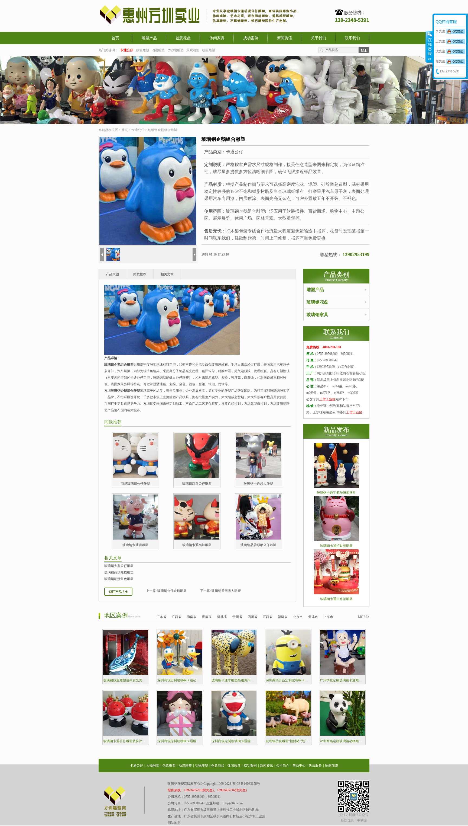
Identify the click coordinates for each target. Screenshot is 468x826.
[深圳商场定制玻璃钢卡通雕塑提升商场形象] (179, 734)
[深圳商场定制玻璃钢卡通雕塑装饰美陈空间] (234, 734)
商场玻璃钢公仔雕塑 (135, 484)
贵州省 (237, 617)
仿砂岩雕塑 (175, 50)
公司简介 (282, 765)
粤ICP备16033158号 (246, 784)
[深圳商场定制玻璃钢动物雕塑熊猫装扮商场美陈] (342, 734)
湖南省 (207, 617)
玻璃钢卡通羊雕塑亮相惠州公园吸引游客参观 (234, 680)
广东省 (161, 617)
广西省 (176, 617)
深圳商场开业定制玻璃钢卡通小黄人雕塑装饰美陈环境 (288, 680)
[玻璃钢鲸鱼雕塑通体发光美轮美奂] (125, 674)
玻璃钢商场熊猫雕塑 (119, 572)
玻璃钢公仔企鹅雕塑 (172, 591)
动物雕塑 (201, 765)
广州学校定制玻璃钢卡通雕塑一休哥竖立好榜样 (342, 680)
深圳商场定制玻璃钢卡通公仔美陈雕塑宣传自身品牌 (179, 680)
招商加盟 (331, 765)
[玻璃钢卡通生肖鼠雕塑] (336, 593)
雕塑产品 (149, 38)
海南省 (192, 617)
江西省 (267, 617)
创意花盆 (183, 38)
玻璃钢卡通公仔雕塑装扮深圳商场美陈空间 (125, 741)
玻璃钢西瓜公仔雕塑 (197, 484)
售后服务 (315, 765)
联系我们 (352, 38)
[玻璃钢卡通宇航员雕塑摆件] (336, 487)
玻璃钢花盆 (317, 302)
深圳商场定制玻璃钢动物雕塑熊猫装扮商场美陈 (342, 741)
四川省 (252, 617)
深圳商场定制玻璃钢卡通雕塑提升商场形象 (179, 741)
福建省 (283, 617)
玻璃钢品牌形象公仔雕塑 (258, 545)
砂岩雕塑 (142, 50)
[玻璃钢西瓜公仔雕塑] (196, 477)
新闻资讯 (284, 38)
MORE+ (363, 617)
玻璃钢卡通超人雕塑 (258, 484)
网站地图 (174, 823)
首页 (115, 38)
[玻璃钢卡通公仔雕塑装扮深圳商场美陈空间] (125, 734)
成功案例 (250, 38)
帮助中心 (299, 765)
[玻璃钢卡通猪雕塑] (135, 538)
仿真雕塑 (169, 765)
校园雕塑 (208, 50)
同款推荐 (139, 274)
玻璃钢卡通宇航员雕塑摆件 (336, 493)
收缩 (429, 47)
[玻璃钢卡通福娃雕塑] (196, 538)
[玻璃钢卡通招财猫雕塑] (336, 540)
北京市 (298, 617)
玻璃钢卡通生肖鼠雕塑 (336, 599)
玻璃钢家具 (317, 314)
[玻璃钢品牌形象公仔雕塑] (258, 538)
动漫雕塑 (158, 50)
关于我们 (318, 38)
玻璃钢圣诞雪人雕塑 (226, 591)
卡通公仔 (137, 130)
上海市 (328, 617)
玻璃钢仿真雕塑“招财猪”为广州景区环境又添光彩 (288, 741)
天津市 (313, 617)
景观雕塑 (192, 50)
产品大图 (112, 274)
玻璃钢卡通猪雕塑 (135, 545)
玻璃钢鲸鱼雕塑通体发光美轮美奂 (125, 680)
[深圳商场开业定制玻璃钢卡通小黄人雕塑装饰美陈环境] (288, 674)
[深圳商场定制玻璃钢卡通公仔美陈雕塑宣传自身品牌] (179, 674)
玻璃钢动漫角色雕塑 (119, 579)
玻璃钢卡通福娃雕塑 (197, 545)
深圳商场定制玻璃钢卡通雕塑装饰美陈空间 (234, 741)
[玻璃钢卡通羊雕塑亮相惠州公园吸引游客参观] (234, 674)
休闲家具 (217, 38)
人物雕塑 (152, 765)
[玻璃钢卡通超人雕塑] (258, 477)
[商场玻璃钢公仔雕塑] (135, 477)
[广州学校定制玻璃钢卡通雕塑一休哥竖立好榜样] (342, 674)
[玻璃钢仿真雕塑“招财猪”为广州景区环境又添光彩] (288, 734)
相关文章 (167, 274)
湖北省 (222, 617)
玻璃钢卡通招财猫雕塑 (336, 546)
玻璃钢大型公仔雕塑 (119, 566)
